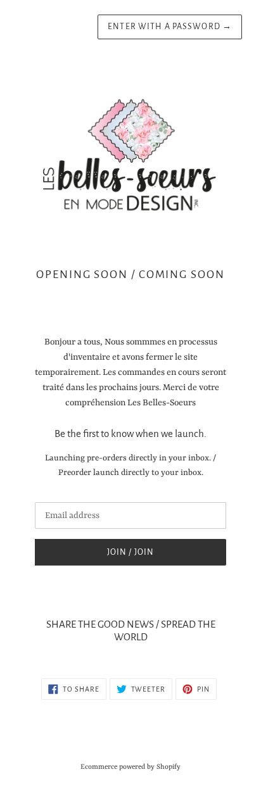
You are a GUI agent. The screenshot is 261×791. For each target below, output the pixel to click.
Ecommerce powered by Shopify (130, 767)
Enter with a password (170, 26)
